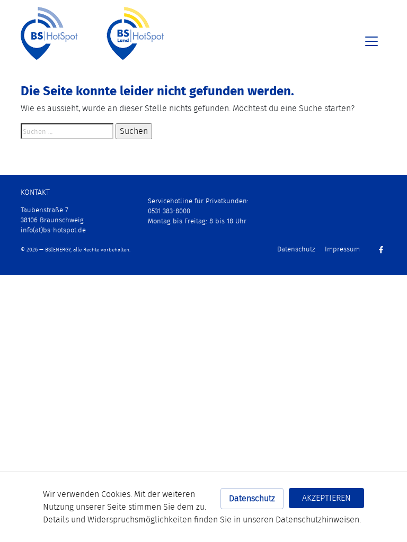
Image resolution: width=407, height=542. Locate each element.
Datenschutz (252, 498)
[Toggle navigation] (371, 41)
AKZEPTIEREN (326, 498)
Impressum (342, 249)
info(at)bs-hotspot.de (53, 230)
